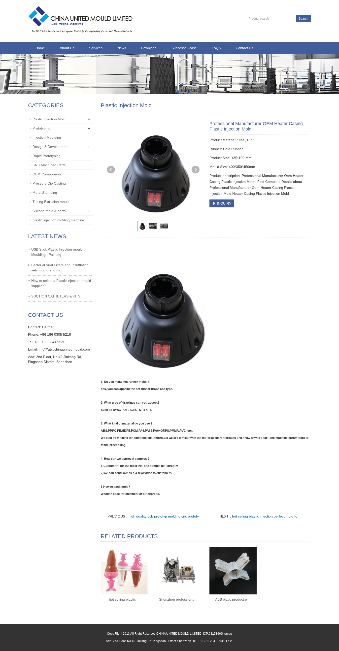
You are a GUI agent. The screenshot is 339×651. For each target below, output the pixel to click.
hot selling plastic (122, 599)
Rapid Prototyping (47, 156)
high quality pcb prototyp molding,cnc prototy (164, 516)
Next (196, 170)
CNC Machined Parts (49, 165)
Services (95, 48)
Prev (111, 170)
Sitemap (226, 633)
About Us (67, 48)
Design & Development (50, 147)
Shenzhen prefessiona (176, 599)
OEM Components (47, 174)
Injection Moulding (47, 137)
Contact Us (244, 48)
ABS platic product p (231, 599)
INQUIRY (223, 203)
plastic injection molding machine (58, 220)
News (121, 48)
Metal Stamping (45, 193)
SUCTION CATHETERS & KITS (55, 296)
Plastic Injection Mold (49, 119)
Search (303, 18)
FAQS (216, 48)
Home (40, 48)
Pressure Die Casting (49, 183)
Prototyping (41, 128)
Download (149, 48)
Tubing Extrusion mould (51, 202)
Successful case (184, 48)
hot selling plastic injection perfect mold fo (264, 516)
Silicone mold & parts (49, 211)
